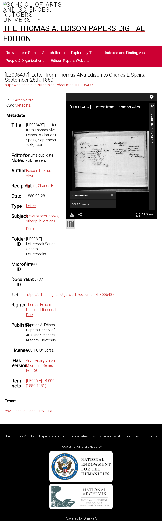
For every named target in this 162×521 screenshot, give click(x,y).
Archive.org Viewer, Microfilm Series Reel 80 (41, 365)
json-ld (20, 411)
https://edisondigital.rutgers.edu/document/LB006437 (49, 85)
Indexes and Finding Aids (125, 52)
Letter (31, 206)
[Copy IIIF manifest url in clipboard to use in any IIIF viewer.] (70, 224)
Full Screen (148, 213)
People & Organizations (25, 60)
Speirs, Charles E (39, 185)
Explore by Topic (85, 52)
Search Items (53, 52)
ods (32, 411)
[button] (154, 108)
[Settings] (151, 97)
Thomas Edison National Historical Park (41, 309)
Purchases (34, 228)
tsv (41, 411)
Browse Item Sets (21, 52)
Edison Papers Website (70, 60)
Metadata (23, 105)
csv (8, 411)
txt (50, 411)
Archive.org (24, 100)
